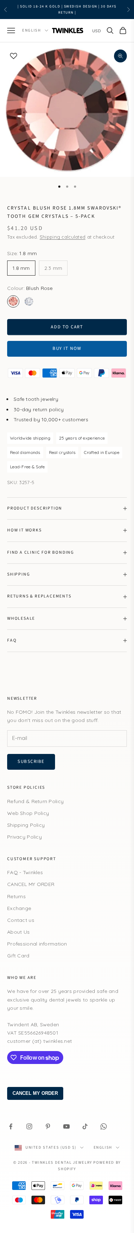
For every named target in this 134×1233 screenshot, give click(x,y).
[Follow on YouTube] (66, 1126)
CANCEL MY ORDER (30, 884)
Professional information (37, 944)
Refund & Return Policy (35, 801)
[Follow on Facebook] (10, 1126)
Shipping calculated (62, 237)
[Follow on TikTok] (85, 1126)
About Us (18, 932)
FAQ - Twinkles (25, 872)
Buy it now (67, 348)
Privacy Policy (24, 837)
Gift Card (18, 955)
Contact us (20, 920)
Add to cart (67, 327)
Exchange (19, 908)
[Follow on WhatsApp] (103, 1126)
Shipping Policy (26, 825)
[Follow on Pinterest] (47, 1126)
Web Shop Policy (28, 813)
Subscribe (31, 761)
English (31, 30)
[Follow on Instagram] (29, 1126)
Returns (16, 896)
